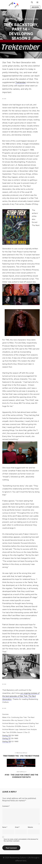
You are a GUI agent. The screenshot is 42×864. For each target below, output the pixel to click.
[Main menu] (37, 2)
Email (17, 827)
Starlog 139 (6, 741)
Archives (35, 7)
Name (4, 827)
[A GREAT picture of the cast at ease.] (21, 666)
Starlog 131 (6, 738)
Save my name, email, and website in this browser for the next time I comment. (21, 840)
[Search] (32, 2)
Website (30, 827)
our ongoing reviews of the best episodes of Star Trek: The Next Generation (20, 696)
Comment (6, 806)
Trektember (20, 82)
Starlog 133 (6, 735)
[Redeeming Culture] (14, 4)
